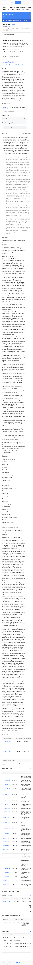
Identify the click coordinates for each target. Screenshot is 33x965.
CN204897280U (6, 841)
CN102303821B (6, 788)
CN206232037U (6, 863)
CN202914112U (6, 880)
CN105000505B (6, 780)
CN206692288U (6, 828)
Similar (25, 20)
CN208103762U (6, 838)
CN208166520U (6, 849)
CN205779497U (6, 794)
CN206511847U (6, 800)
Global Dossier (18, 64)
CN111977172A (6, 751)
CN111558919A (6, 741)
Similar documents (21, 61)
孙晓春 (8, 26)
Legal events (14, 61)
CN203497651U (6, 833)
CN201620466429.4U (7, 901)
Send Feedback (10, 962)
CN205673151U (6, 811)
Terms (27, 962)
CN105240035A (6, 804)
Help (11, 964)
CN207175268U (6, 884)
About (3, 962)
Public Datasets (19, 962)
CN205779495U (6, 817)
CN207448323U (6, 859)
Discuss (24, 64)
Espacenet (11, 64)
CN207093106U (6, 855)
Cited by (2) (7, 61)
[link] (14, 108)
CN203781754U (6, 808)
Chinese (13, 24)
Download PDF (8, 20)
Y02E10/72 (6, 107)
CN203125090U (6, 872)
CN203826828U (6, 775)
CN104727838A (6, 868)
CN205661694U (6, 845)
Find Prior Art (18, 20)
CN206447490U (6, 876)
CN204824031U (6, 784)
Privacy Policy (5, 964)
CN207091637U (6, 822)
